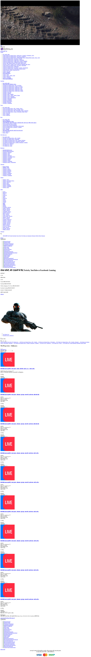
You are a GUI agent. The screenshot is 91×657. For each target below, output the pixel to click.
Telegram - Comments (7, 173)
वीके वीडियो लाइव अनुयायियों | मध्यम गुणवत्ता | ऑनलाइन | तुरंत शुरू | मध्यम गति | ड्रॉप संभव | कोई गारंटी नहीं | (19, 423)
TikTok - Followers (7, 181)
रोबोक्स (4, 205)
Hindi (7, 257)
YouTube (2, 81)
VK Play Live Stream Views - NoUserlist (11, 139)
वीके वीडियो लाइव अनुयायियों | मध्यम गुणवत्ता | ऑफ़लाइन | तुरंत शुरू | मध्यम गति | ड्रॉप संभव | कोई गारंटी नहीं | (19, 394)
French (8, 250)
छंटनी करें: (2, 350)
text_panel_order (6, 54)
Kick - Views (5, 132)
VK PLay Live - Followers (8, 143)
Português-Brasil (13, 252)
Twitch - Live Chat (6, 71)
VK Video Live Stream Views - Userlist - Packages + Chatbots (15, 142)
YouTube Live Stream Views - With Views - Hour (13, 87)
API (6, 51)
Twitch (1, 52)
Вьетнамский (12, 265)
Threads (4, 201)
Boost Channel (6, 166)
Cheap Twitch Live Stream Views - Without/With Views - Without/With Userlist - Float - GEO (21, 57)
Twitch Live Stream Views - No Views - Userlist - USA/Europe (15, 67)
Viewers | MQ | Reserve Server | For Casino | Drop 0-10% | (14, 63)
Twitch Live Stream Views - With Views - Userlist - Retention (15, 61)
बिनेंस (4, 203)
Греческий (10, 260)
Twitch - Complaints (7, 77)
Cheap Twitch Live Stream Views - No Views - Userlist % (14, 56)
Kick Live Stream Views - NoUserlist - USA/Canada (13, 126)
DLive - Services (6, 218)
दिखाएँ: (1, 351)
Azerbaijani (10, 244)
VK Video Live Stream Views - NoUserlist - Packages (13, 141)
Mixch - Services (6, 225)
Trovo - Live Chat (6, 112)
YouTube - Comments (7, 99)
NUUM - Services (6, 228)
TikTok (1, 177)
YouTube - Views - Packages (8, 96)
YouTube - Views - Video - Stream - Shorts (11, 95)
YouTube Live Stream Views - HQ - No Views (12, 85)
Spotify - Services (6, 208)
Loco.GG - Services (7, 226)
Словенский (12, 263)
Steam (4, 199)
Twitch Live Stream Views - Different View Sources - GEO (14, 62)
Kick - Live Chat (6, 128)
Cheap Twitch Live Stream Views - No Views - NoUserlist (14, 65)
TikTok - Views (6, 179)
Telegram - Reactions (7, 171)
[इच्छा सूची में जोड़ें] (5, 436)
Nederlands (10, 251)
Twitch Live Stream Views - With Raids (11, 66)
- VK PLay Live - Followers (45, 343)
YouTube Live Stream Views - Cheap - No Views (12, 86)
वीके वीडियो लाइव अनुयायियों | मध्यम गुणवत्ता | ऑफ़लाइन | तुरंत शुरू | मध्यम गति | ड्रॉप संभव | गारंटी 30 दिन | (19, 482)
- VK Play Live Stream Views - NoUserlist (46, 342)
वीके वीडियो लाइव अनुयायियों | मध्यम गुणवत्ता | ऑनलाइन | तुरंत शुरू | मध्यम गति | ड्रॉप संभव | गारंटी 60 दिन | (19, 511)
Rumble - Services (6, 224)
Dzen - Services (6, 227)
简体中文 (10, 245)
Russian (8, 241)
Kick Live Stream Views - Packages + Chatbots (12, 127)
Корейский (11, 258)
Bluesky (4, 206)
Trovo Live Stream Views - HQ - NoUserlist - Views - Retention (15, 110)
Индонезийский (14, 259)
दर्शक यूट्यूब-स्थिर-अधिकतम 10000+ (9, 84)
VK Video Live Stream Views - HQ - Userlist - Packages (14, 140)
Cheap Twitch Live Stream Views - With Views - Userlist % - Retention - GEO (18, 55)
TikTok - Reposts (6, 184)
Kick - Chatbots (6, 129)
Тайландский (12, 267)
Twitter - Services (6, 210)
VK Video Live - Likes (7, 145)
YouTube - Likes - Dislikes (8, 94)
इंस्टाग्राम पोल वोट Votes (7, 150)
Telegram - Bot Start (7, 174)
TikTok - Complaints (7, 186)
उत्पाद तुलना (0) (3, 349)
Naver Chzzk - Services (7, 216)
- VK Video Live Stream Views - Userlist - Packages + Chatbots (26, 343)
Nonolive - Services (7, 221)
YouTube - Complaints (7, 103)
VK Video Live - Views (7, 144)
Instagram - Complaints (7, 161)
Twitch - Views (6, 74)
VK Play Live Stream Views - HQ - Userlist (11, 138)
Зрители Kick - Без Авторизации (10, 124)
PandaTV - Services (7, 220)
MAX (4, 197)
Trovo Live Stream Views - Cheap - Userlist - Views (13, 109)
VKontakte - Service (7, 211)
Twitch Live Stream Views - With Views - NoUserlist (13, 60)
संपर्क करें (13, 618)
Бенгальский (12, 261)
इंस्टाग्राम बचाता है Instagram (8, 151)
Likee (4, 196)
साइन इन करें (2, 649)
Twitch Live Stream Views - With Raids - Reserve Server (14, 68)
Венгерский (11, 262)
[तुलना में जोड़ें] (6, 436)
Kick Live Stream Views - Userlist (9, 123)
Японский (10, 266)
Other (1, 189)
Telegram (2, 164)
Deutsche (10, 249)
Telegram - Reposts (7, 172)
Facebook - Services (7, 207)
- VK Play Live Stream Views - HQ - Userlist (27, 342)
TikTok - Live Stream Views (8, 180)
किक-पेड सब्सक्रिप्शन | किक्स (8, 121)
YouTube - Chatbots (7, 93)
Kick (1, 117)
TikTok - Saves (6, 187)
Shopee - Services (6, 217)
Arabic (8, 248)
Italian (7, 247)
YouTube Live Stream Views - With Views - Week (13, 89)
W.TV (4, 202)
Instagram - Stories (6, 160)
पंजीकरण (2, 294)
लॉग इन (1, 237)
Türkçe (8, 256)
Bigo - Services (6, 213)
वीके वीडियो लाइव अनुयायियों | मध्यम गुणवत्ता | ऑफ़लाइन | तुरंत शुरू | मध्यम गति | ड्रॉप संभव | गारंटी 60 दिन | (19, 540)
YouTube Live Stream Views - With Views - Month (13, 90)
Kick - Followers (6, 131)
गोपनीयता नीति (8, 618)
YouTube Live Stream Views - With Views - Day (12, 88)
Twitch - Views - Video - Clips (9, 75)
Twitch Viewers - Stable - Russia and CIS (11, 70)
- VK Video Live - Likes (67, 343)
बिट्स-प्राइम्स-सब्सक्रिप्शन (8, 78)
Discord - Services (6, 209)
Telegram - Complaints (7, 175)
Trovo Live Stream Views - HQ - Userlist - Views (12, 108)
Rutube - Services (6, 212)
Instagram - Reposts (7, 159)
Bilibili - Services (6, 229)
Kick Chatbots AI (6, 120)
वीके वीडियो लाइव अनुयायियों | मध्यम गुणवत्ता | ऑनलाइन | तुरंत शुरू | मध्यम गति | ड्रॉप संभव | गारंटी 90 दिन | (19, 570)
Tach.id (4, 200)
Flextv (4, 193)
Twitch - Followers (6, 76)
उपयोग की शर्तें (3, 618)
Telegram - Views (6, 168)
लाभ (1, 51)
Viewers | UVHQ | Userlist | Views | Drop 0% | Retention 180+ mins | (16, 64)
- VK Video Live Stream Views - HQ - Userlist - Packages (67, 342)
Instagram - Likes (6, 154)
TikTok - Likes (6, 183)
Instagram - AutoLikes (7, 155)
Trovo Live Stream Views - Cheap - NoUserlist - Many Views (15, 111)
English (8, 242)
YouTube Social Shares (7, 100)
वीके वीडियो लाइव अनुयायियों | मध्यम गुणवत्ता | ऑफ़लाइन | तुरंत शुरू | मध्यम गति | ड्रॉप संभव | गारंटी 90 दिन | (19, 599)
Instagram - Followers (7, 152)
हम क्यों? (3, 51)
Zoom (4, 191)
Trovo (1, 105)
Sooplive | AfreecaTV (7, 219)
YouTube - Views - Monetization (9, 97)
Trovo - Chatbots (6, 114)
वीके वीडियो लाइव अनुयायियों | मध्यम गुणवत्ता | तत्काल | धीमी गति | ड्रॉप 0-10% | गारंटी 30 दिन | (17, 368)
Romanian (10, 253)
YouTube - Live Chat (7, 92)
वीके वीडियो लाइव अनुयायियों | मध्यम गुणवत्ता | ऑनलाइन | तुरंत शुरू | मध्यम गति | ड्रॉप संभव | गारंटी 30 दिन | (19, 453)
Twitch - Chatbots (6, 72)
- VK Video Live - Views (56, 343)
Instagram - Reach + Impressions (9, 162)
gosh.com (5, 195)
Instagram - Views (6, 153)
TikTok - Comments (7, 185)
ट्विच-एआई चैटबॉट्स (6, 73)
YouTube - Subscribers (7, 98)
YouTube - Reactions (7, 102)
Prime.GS (5, 198)
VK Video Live (3, 134)
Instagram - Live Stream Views (9, 156)
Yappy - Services (6, 215)
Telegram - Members (7, 169)
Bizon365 (5, 192)
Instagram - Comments (7, 157)
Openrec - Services (6, 222)
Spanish (8, 255)
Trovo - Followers (6, 115)
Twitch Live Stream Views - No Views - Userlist (12, 58)
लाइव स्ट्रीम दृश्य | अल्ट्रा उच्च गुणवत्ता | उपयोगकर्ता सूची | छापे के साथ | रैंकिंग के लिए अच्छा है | (19, 122)
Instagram (2, 148)
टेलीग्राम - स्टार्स (6, 167)
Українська (11, 243)
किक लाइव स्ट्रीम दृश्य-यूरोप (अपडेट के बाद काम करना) (13, 130)
